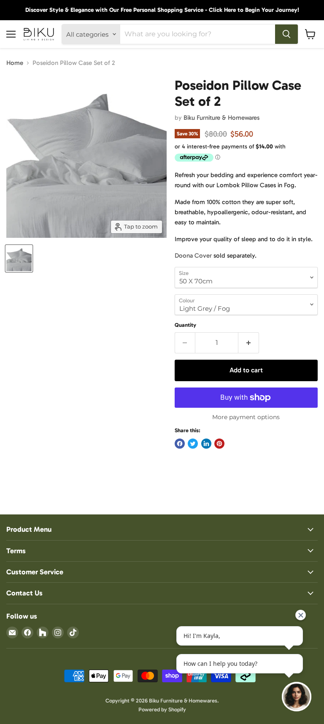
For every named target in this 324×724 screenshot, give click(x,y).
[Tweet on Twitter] (193, 444)
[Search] (286, 34)
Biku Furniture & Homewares (221, 117)
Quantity (185, 325)
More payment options (246, 417)
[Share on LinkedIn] (206, 444)
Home (14, 63)
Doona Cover (193, 255)
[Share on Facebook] (180, 444)
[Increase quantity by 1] (248, 342)
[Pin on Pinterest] (219, 444)
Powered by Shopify (162, 709)
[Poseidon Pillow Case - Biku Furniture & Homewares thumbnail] (18, 258)
